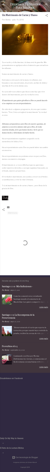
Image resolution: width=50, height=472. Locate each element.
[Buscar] (46, 5)
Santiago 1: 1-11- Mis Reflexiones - (17, 286)
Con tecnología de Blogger (26, 457)
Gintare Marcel (32, 462)
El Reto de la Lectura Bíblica (17, 453)
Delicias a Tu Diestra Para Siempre (25, 5)
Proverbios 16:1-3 (9, 346)
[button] (46, 16)
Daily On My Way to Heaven (16, 443)
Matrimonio (12, 213)
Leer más (43, 307)
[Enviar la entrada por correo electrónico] (8, 208)
